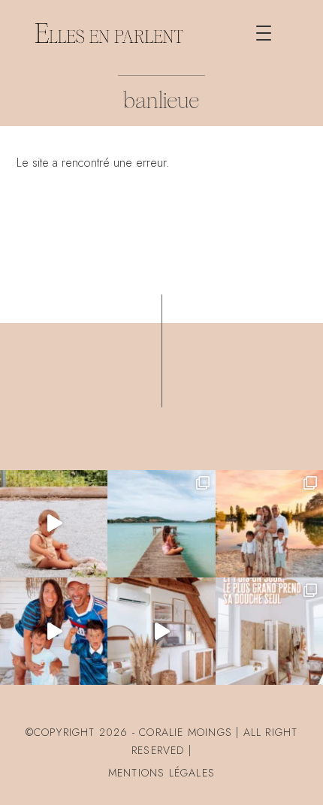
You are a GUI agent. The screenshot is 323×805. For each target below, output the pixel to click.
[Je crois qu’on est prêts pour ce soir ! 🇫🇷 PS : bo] (53, 631)
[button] (264, 33)
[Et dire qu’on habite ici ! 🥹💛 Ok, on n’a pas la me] (161, 523)
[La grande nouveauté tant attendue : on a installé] (161, 631)
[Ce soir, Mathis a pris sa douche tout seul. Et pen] (269, 631)
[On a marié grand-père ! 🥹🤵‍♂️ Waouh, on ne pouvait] (269, 523)
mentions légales (161, 772)
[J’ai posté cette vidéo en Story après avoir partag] (53, 523)
